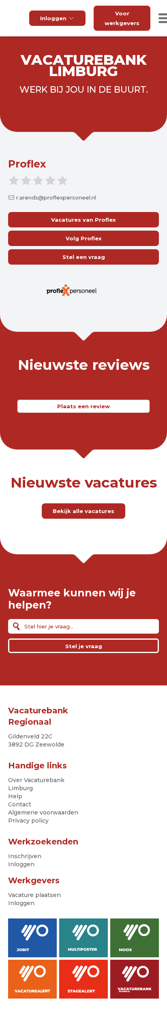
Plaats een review (83, 406)
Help (15, 796)
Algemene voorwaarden (43, 812)
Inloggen (53, 18)
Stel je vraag (83, 646)
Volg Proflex (84, 238)
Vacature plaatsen (34, 895)
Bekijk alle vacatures (83, 511)
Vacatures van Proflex (83, 219)
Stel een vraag (83, 257)
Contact (19, 804)
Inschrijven (24, 856)
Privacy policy (28, 820)
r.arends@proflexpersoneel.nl (56, 197)
